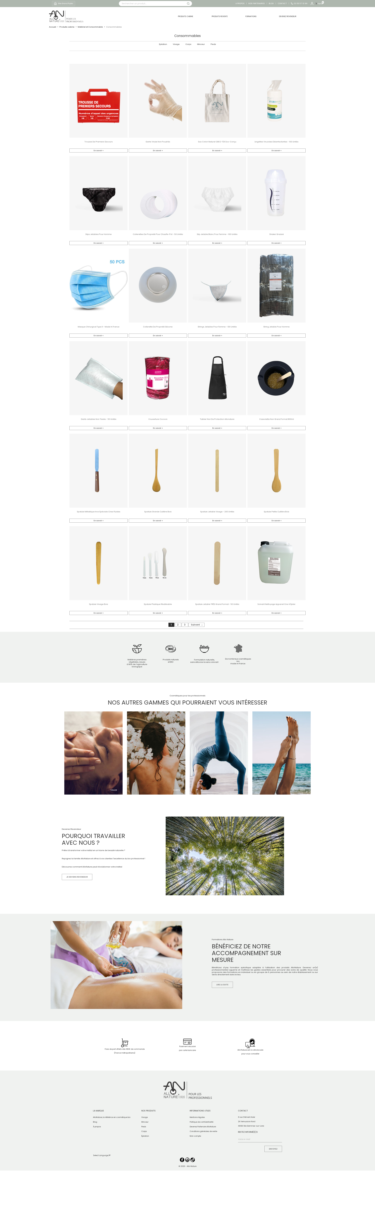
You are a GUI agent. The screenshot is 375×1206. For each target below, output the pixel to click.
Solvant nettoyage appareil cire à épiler (276, 604)
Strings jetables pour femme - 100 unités (217, 327)
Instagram (187, 1160)
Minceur (201, 44)
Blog (271, 3)
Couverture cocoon (157, 419)
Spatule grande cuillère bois (158, 511)
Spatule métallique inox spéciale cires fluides (98, 511)
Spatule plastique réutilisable (158, 604)
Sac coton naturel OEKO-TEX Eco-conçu (217, 141)
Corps (188, 44)
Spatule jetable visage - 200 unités (217, 511)
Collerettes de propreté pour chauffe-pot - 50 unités (158, 234)
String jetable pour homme (276, 327)
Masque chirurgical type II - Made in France (98, 327)
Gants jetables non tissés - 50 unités (98, 419)
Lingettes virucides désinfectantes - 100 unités (276, 141)
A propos (240, 3)
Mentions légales (197, 1117)
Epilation (163, 44)
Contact (282, 3)
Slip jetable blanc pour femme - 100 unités (217, 234)
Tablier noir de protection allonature (217, 419)
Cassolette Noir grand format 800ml (276, 419)
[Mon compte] (312, 3)
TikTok (192, 1160)
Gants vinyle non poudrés (158, 141)
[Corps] (156, 753)
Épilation (145, 1136)
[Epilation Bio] (281, 753)
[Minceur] (219, 753)
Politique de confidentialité (201, 1122)
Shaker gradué (276, 234)
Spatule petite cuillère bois (276, 511)
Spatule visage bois (98, 604)
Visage (176, 44)
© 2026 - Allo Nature (187, 1166)
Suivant (197, 624)
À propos (97, 1126)
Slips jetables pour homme (98, 234)
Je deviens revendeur (77, 877)
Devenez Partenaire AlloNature (203, 1126)
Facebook (182, 1160)
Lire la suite (222, 984)
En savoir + (99, 150)
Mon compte (195, 1136)
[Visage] (93, 753)
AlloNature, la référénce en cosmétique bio (111, 1117)
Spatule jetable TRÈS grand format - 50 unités (217, 604)
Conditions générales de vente (203, 1131)
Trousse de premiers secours (99, 141)
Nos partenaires (256, 3)
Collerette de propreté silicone (158, 327)
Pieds (213, 44)
